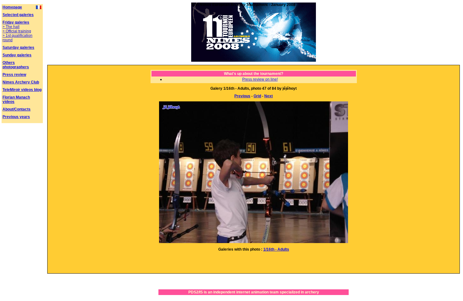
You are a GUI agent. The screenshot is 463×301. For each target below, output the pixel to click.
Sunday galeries (17, 55)
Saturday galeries (18, 47)
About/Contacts (17, 109)
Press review (14, 74)
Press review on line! (260, 79)
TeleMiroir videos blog (22, 90)
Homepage (12, 7)
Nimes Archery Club (21, 82)
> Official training (17, 31)
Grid (257, 96)
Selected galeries (18, 15)
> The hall (11, 27)
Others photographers (16, 64)
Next (268, 96)
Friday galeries (16, 22)
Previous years (16, 117)
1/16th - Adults (276, 249)
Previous (242, 96)
